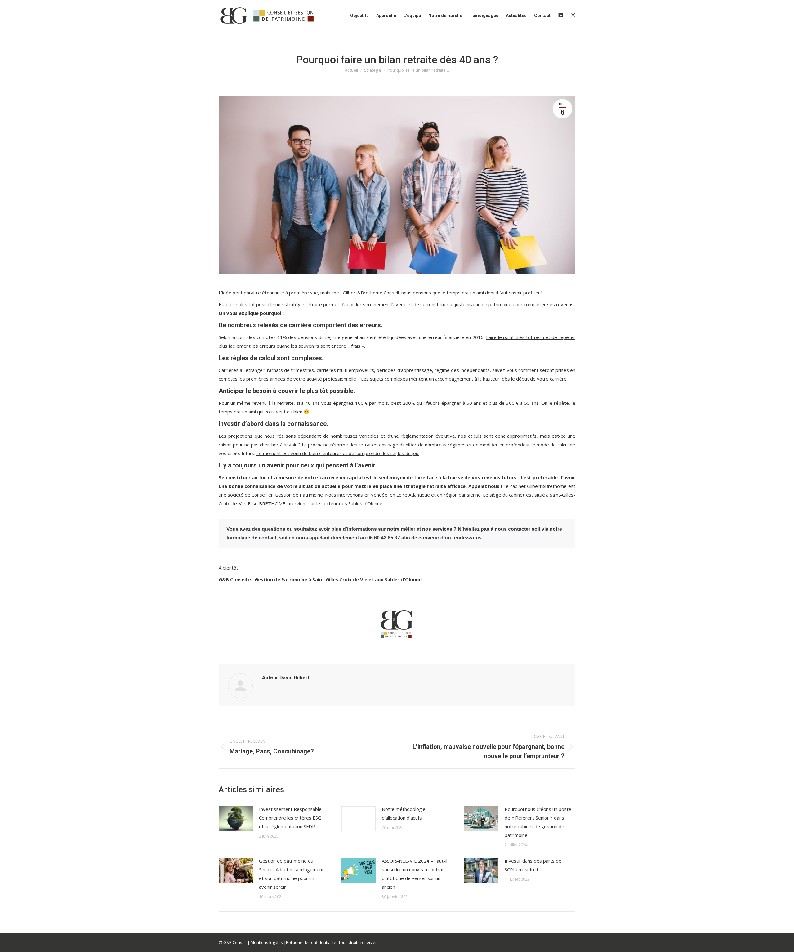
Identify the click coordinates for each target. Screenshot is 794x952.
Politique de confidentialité (311, 942)
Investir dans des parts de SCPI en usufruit (533, 865)
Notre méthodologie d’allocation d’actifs (404, 813)
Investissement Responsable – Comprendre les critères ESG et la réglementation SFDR (292, 817)
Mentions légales (267, 942)
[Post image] (236, 818)
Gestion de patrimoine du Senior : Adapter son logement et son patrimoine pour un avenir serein (291, 874)
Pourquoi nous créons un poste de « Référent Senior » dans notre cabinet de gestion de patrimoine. (538, 822)
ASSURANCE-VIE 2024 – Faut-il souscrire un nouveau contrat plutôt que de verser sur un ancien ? (414, 874)
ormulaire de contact (252, 537)
